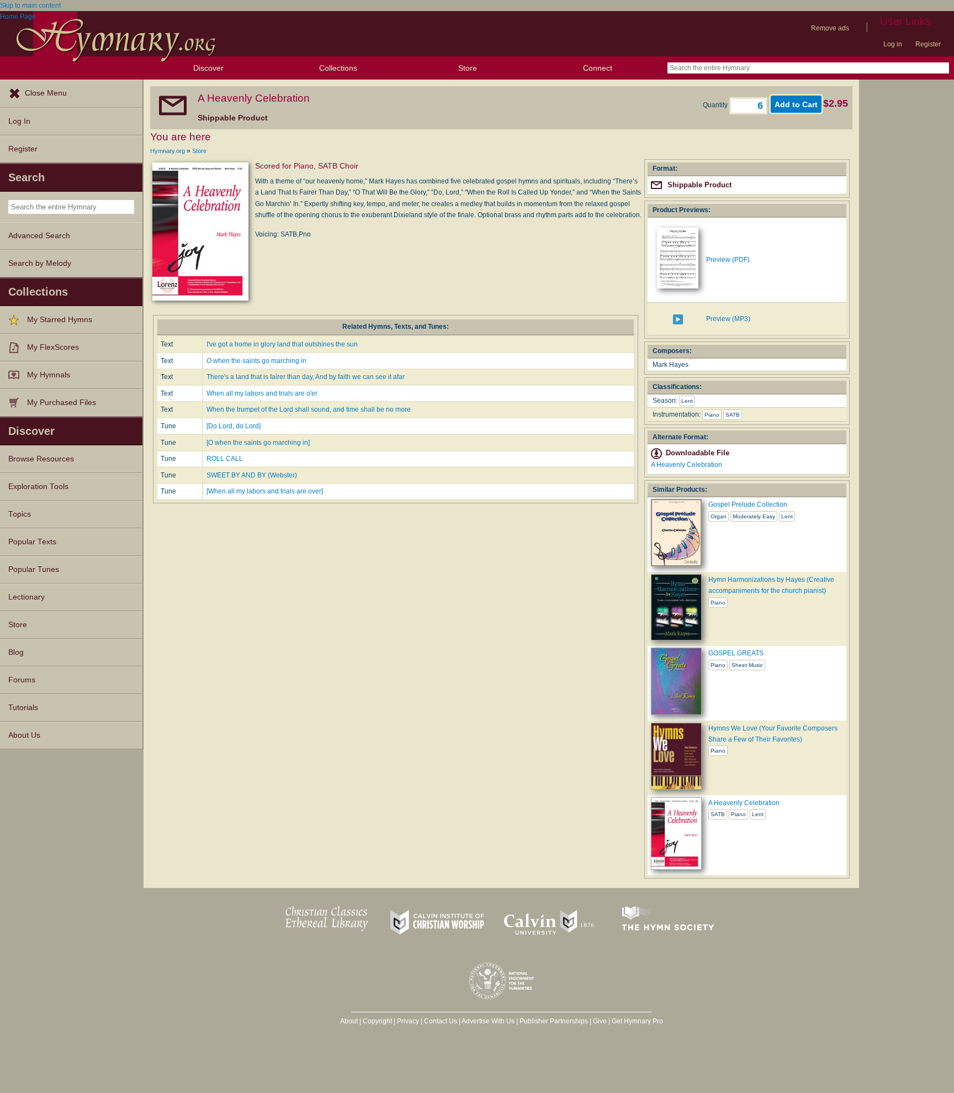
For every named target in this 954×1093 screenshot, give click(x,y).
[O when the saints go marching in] (258, 442)
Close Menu (46, 93)
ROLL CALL (224, 459)
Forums (21, 680)
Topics (19, 514)
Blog (16, 652)
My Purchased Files (61, 402)
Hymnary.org (167, 151)
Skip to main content (30, 5)
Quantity (716, 105)
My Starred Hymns (59, 320)
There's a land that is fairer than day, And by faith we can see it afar (305, 377)
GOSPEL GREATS (736, 653)
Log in (892, 44)
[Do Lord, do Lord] (233, 426)
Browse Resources (41, 459)
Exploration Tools (38, 486)
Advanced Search (39, 236)
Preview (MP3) (728, 319)
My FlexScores (53, 347)
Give (600, 1021)
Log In (19, 121)
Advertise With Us (488, 1021)
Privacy (408, 1021)
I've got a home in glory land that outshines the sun (282, 344)
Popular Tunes (33, 569)
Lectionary (26, 597)
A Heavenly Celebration (686, 465)
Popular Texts (32, 542)
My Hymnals (48, 375)
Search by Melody (39, 263)
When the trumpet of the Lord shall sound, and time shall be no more (308, 409)
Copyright (377, 1021)
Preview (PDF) (728, 260)
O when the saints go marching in (256, 361)
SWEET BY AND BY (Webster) (251, 475)
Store (467, 68)
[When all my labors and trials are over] (264, 491)
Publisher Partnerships (554, 1021)
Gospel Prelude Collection (747, 504)
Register (928, 44)
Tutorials (23, 707)
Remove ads (830, 28)
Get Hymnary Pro (637, 1021)
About (349, 1021)
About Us (24, 735)
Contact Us (440, 1021)
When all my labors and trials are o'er (261, 393)
